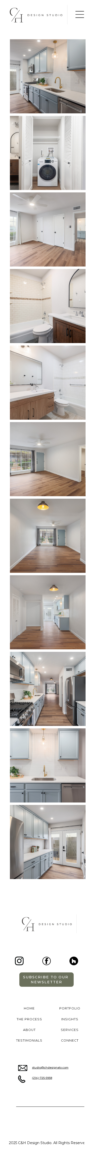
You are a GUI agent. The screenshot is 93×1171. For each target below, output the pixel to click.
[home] (38, 14)
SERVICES (70, 1030)
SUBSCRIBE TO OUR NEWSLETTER (46, 979)
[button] (79, 14)
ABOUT (29, 1030)
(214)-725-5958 (42, 1078)
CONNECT (70, 1040)
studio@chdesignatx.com (50, 1067)
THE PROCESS (29, 1019)
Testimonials (29, 1040)
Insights (69, 1019)
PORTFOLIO (69, 1008)
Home (29, 1008)
